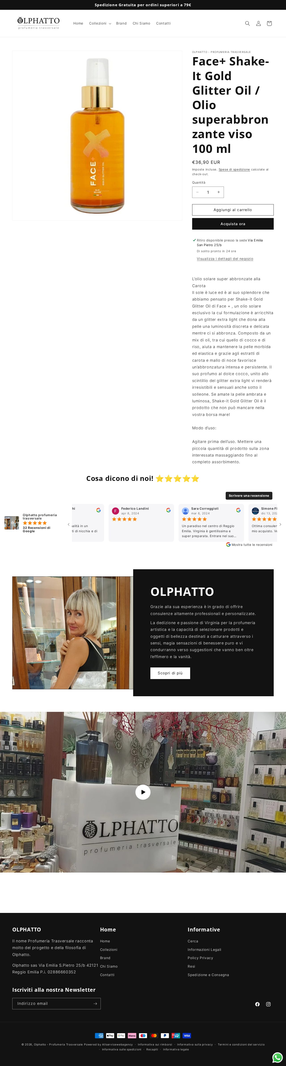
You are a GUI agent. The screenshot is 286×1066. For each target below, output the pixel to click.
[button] (99, 23)
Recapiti (152, 1049)
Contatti (107, 975)
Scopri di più (170, 673)
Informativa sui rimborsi (155, 1044)
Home (105, 941)
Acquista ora (233, 223)
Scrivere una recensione (249, 495)
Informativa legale (176, 1049)
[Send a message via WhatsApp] (277, 1057)
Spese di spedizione (234, 169)
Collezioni (109, 950)
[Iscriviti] (95, 1004)
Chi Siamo (109, 966)
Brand (105, 958)
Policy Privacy (200, 958)
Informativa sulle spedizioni (122, 1049)
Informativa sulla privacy (195, 1044)
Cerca (193, 941)
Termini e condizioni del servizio (241, 1044)
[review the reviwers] (140, 511)
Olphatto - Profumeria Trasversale (58, 1044)
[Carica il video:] (143, 792)
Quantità (199, 182)
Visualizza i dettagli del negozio (225, 258)
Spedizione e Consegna (208, 975)
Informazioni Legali (204, 950)
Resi (191, 966)
